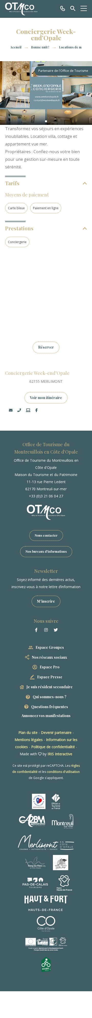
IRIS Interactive (60, 753)
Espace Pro (50, 667)
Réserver (46, 347)
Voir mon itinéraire (46, 397)
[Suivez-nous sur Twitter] (56, 630)
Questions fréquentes (49, 706)
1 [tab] (46, 121)
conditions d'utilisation (63, 772)
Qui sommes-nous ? (49, 696)
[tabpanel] (46, 93)
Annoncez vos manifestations (46, 715)
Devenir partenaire (56, 732)
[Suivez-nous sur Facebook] (36, 630)
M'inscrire (46, 601)
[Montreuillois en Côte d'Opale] (21, 9)
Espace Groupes (50, 647)
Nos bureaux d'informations (46, 551)
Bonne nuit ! (40, 47)
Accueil (15, 47)
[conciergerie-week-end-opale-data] (46, 93)
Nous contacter (46, 535)
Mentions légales (29, 739)
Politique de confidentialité (53, 746)
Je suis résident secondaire (50, 686)
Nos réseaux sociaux (49, 657)
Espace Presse (49, 677)
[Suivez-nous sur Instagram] (46, 630)
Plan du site (28, 732)
